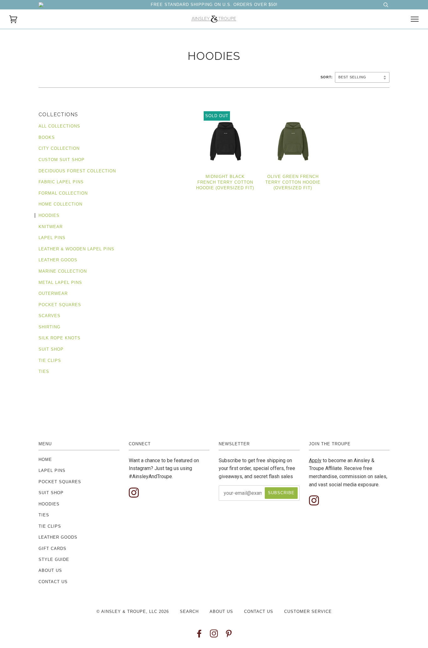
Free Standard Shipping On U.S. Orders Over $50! (214, 4)
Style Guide (54, 559)
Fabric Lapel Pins (61, 182)
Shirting (49, 327)
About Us (50, 570)
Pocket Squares (60, 304)
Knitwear (51, 226)
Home (45, 459)
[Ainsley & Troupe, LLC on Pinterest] (229, 635)
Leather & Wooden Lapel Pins (76, 249)
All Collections (59, 126)
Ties (44, 371)
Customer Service (308, 611)
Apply (315, 460)
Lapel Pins (52, 237)
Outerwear (53, 293)
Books (47, 137)
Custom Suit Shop (62, 159)
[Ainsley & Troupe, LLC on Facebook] (199, 635)
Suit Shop (51, 349)
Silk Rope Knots (60, 338)
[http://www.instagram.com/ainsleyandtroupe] (134, 493)
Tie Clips (50, 360)
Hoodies (49, 215)
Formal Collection (63, 193)
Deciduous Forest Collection (77, 171)
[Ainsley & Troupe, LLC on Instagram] (214, 635)
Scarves (49, 315)
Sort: (327, 77)
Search (189, 611)
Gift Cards (52, 548)
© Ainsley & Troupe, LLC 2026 (133, 611)
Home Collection (60, 204)
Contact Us (53, 581)
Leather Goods (58, 260)
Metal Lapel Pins (60, 282)
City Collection (59, 148)
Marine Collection (63, 271)
